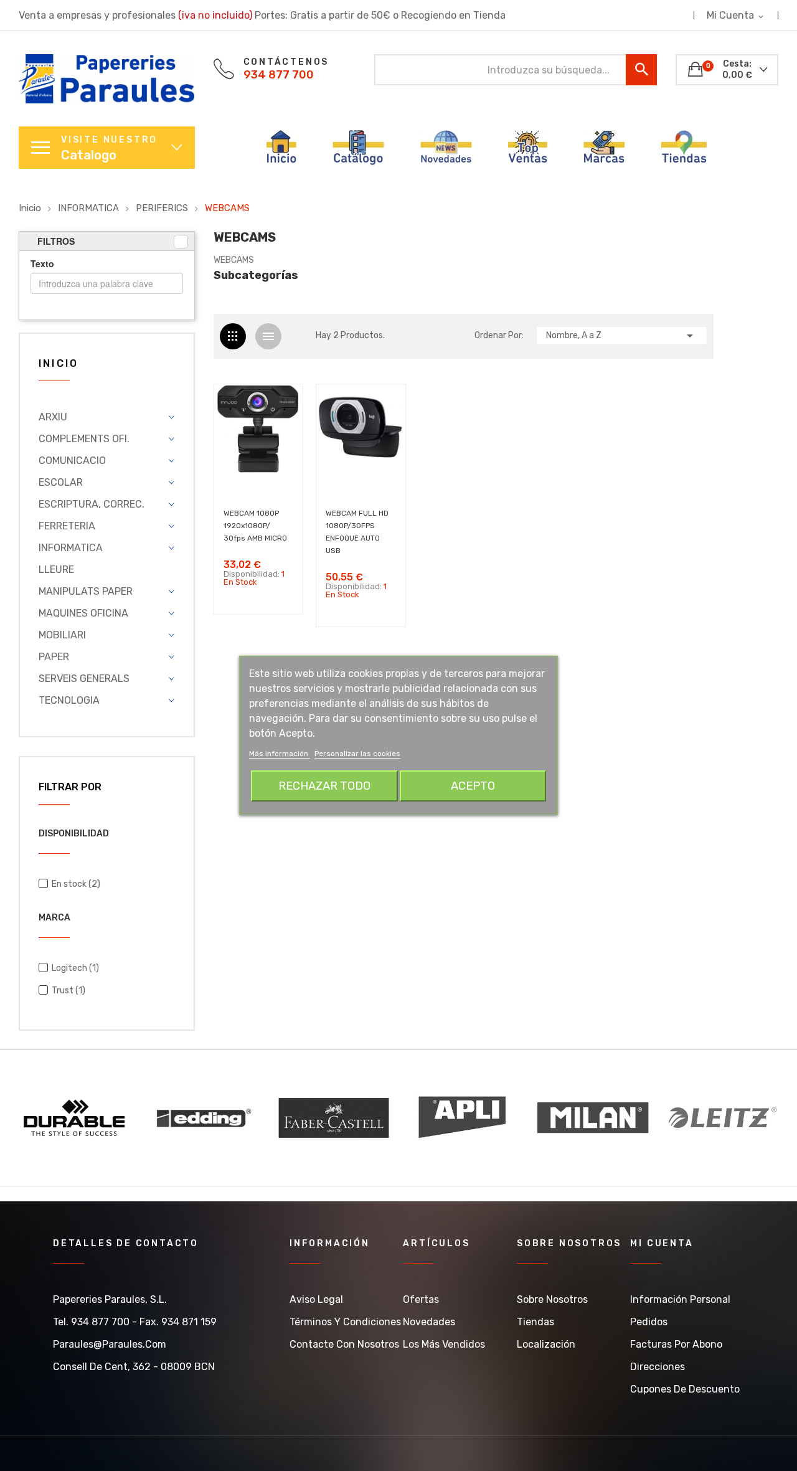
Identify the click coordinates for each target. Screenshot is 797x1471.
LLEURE (56, 569)
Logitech (75, 968)
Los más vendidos (444, 1344)
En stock (76, 884)
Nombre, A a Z (621, 335)
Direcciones (657, 1367)
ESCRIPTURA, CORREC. (91, 504)
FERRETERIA (67, 526)
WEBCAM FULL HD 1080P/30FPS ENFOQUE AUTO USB (357, 532)
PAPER (54, 657)
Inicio (58, 364)
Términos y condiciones (345, 1322)
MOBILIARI (62, 635)
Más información (279, 753)
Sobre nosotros (552, 1299)
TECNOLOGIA (69, 700)
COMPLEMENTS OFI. (84, 439)
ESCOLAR (61, 482)
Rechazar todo (324, 786)
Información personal (680, 1299)
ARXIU (53, 417)
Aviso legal (316, 1299)
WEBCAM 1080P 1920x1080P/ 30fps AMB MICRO (255, 525)
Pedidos (648, 1322)
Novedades (429, 1322)
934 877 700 (278, 74)
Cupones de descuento (685, 1389)
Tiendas (535, 1322)
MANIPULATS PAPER (86, 591)
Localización (546, 1344)
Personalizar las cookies (357, 753)
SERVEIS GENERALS (84, 678)
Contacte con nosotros (344, 1344)
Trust (68, 990)
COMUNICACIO (72, 460)
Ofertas (421, 1299)
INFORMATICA (71, 548)
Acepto (473, 786)
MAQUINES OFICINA (83, 613)
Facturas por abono (676, 1344)
